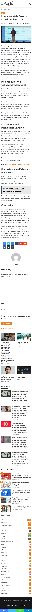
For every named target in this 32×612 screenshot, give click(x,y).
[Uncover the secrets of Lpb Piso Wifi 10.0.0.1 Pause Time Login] (6, 492)
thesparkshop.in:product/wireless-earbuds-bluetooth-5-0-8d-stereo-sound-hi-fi (21, 499)
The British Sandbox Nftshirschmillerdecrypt (23, 343)
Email (3, 303)
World (8, 9)
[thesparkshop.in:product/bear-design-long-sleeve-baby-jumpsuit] (6, 484)
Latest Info (5, 533)
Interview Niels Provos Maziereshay (19, 164)
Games (4, 574)
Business (4, 539)
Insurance (5, 579)
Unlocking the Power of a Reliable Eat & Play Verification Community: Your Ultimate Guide (21, 475)
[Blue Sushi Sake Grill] (9, 3)
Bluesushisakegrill (7, 525)
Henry (4, 23)
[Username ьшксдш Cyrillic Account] (24, 370)
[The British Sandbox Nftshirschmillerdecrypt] (24, 337)
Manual (4, 547)
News (3, 550)
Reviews (4, 593)
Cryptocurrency (6, 577)
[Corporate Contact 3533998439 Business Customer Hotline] (8, 370)
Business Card (6, 590)
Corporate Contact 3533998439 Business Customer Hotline (7, 377)
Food (3, 560)
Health (4, 544)
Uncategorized (6, 585)
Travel (4, 563)
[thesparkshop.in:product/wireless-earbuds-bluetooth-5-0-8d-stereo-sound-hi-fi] (6, 500)
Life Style (5, 552)
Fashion (4, 566)
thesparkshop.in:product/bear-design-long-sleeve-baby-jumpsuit (20, 483)
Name (3, 297)
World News (14, 605)
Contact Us (22, 605)
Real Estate (5, 569)
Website (3, 309)
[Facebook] (4, 243)
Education (5, 582)
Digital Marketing (7, 588)
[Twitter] (8, 243)
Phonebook (5, 522)
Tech (3, 536)
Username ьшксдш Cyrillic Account (22, 376)
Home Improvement (7, 541)
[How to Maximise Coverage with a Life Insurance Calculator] (6, 508)
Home (4, 9)
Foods (4, 530)
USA (3, 519)
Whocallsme (5, 555)
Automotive (5, 571)
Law (3, 558)
